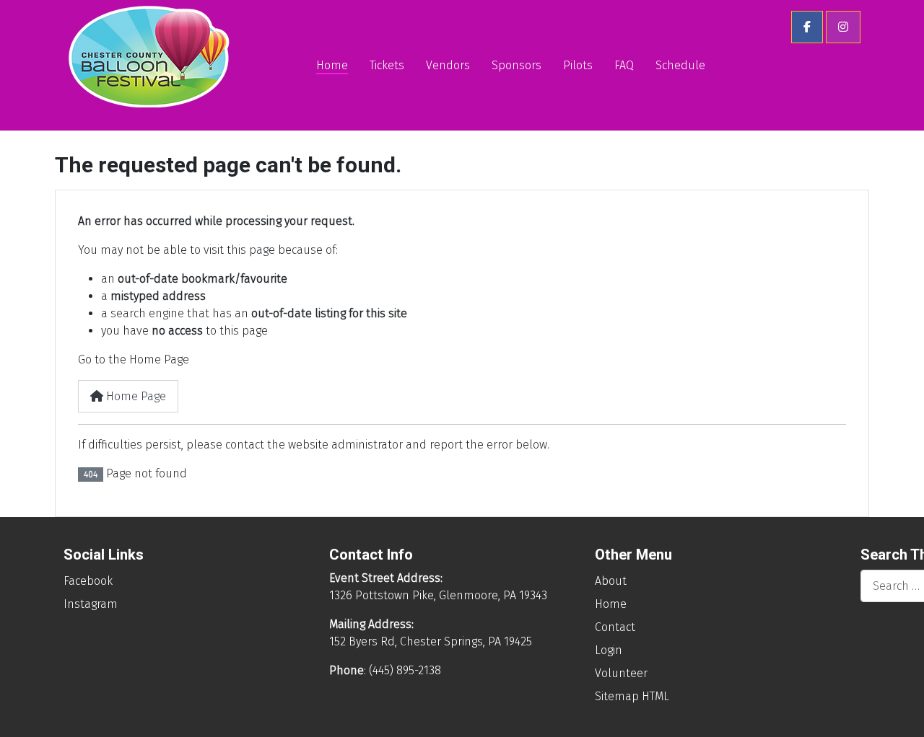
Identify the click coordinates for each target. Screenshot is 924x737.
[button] (807, 27)
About (611, 581)
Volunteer (621, 673)
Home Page (134, 396)
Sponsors (516, 65)
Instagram (91, 604)
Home (332, 65)
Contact (615, 627)
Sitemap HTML (632, 696)
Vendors (448, 65)
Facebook (88, 581)
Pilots (578, 65)
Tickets (387, 65)
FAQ (624, 65)
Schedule (680, 65)
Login (608, 650)
